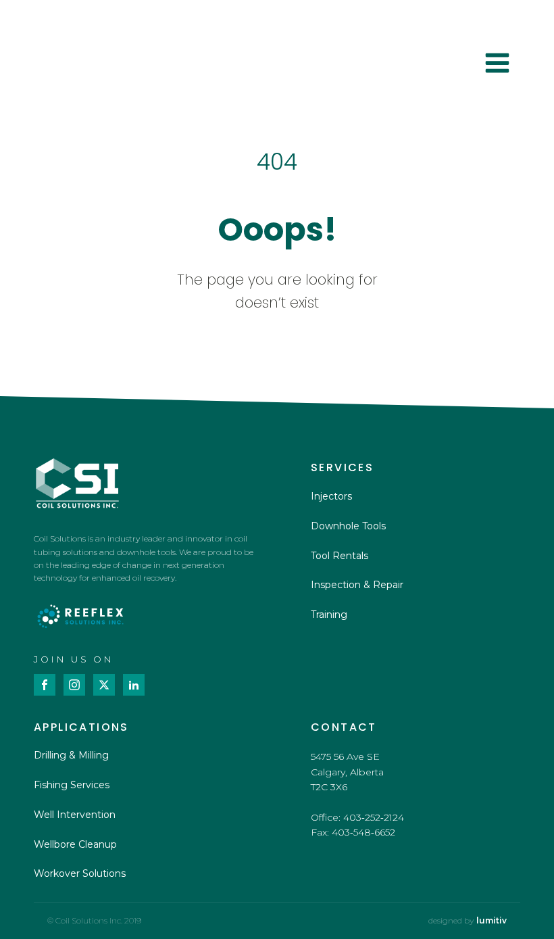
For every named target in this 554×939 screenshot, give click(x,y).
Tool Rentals (339, 556)
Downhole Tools (348, 526)
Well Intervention (75, 815)
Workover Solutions (80, 873)
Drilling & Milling (71, 755)
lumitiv (491, 920)
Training (329, 614)
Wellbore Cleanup (75, 844)
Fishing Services (71, 785)
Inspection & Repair (357, 585)
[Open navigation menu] (497, 64)
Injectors (331, 496)
